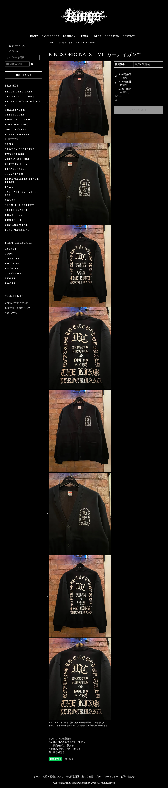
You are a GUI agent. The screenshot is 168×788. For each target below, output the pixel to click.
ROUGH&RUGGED (17, 120)
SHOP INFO (112, 37)
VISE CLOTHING (17, 160)
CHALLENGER (15, 110)
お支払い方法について (16, 303)
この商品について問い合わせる (65, 749)
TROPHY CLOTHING (20, 150)
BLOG (97, 37)
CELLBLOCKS (15, 115)
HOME (34, 37)
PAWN (9, 188)
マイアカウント (19, 46)
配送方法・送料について (17, 308)
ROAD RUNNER (16, 215)
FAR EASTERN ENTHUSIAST (22, 194)
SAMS (9, 145)
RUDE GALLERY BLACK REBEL (22, 181)
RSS (7, 313)
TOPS (9, 254)
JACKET (11, 249)
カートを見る (25, 75)
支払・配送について (53, 776)
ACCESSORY (14, 274)
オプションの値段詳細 (60, 738)
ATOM (14, 313)
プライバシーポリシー (106, 776)
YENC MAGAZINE (17, 230)
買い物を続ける (57, 752)
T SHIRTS (12, 259)
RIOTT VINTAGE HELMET (23, 104)
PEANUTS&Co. (15, 169)
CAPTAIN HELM (16, 164)
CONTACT (129, 37)
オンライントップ (66, 42)
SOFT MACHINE (16, 125)
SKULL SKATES (16, 211)
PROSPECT (13, 220)
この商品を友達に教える (61, 745)
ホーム (52, 42)
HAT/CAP (12, 269)
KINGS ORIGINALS (86, 42)
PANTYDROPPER (17, 135)
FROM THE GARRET (19, 206)
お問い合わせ (128, 776)
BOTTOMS (12, 264)
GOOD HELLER (16, 130)
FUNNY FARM (14, 174)
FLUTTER (11, 140)
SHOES (10, 279)
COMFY (10, 201)
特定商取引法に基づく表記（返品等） (68, 742)
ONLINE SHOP (50, 37)
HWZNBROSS (14, 155)
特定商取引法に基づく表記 (79, 776)
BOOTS (10, 284)
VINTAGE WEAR (16, 225)
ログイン (16, 51)
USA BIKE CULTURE (19, 97)
